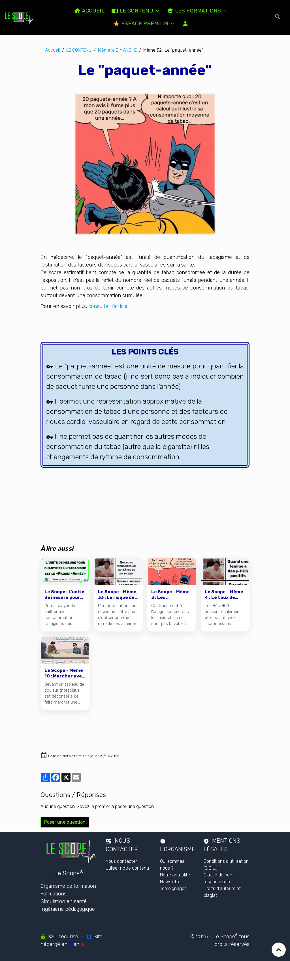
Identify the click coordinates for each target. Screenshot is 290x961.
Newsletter (171, 881)
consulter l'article (107, 306)
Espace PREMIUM (145, 23)
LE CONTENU (136, 10)
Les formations (198, 10)
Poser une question (65, 822)
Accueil (52, 50)
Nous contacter (121, 861)
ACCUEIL (93, 10)
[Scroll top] (279, 950)
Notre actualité (175, 875)
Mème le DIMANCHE (117, 50)
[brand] (20, 17)
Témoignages (173, 888)
